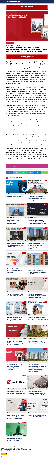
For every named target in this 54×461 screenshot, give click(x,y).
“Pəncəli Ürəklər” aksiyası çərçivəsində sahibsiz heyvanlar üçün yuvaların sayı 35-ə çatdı (15, 367)
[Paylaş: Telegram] (37, 172)
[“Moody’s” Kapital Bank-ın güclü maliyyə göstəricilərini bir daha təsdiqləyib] (16, 382)
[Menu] (2, 1)
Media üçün (18, 446)
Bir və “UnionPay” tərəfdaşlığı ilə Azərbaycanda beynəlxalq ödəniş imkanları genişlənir (15, 416)
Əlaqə (14, 446)
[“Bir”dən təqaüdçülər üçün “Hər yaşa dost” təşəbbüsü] (16, 284)
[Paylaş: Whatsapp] (23, 172)
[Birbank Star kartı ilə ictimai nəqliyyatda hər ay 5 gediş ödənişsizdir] (16, 259)
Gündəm (45, 253)
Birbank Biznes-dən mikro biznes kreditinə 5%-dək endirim (14, 319)
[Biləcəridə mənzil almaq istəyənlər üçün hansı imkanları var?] (37, 331)
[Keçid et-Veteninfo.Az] (12, 1)
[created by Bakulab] (3, 456)
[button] (44, 172)
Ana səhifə (3, 446)
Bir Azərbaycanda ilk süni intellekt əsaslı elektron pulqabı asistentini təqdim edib (37, 295)
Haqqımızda (9, 446)
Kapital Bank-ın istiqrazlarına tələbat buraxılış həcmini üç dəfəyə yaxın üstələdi (15, 342)
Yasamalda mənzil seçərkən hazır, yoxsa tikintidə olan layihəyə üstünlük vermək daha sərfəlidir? (37, 271)
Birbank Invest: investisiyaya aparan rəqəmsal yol (15, 439)
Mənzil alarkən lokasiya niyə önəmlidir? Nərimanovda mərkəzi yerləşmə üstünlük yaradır (36, 246)
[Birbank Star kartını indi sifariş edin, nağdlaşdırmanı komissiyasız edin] (37, 308)
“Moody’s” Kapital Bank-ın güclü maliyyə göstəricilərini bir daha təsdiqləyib (16, 393)
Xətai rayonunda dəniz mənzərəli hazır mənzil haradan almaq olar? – (37, 368)
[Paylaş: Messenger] (30, 172)
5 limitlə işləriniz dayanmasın (15, 196)
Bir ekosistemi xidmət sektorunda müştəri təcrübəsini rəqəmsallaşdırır (16, 221)
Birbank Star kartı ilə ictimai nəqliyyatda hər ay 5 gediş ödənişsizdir (14, 270)
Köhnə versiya (25, 446)
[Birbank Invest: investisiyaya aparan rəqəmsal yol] (16, 429)
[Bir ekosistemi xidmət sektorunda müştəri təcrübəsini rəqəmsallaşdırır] (16, 210)
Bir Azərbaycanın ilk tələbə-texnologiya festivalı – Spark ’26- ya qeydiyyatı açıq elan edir (37, 221)
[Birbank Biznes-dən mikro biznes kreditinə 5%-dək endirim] (16, 308)
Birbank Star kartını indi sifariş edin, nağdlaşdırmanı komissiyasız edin (37, 319)
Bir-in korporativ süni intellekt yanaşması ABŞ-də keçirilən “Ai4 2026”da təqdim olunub (15, 245)
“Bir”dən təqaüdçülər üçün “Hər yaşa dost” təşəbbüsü (15, 294)
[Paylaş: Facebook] (9, 172)
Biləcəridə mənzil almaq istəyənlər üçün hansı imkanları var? (37, 342)
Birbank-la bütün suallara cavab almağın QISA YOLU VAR (37, 415)
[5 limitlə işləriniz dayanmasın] (16, 187)
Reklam (11, 43)
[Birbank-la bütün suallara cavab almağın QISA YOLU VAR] (37, 405)
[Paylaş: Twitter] (16, 172)
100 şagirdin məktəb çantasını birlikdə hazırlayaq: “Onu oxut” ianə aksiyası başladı (37, 198)
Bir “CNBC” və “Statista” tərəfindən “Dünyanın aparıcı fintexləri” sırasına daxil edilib (36, 393)
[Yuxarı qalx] (50, 457)
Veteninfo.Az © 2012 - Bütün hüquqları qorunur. (9, 450)
